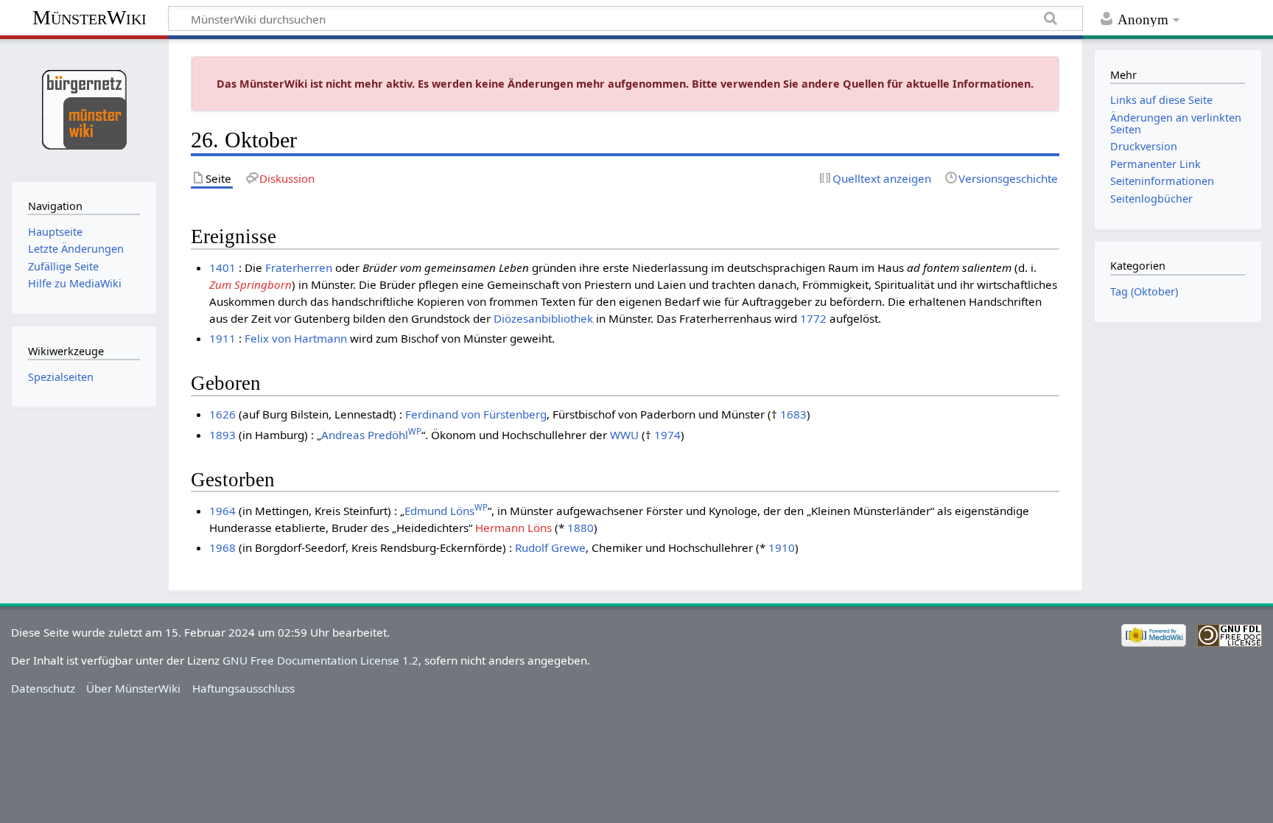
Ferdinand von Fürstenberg (476, 414)
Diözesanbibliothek (543, 318)
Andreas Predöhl (371, 434)
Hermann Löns (513, 527)
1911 (222, 338)
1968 (222, 547)
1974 (667, 434)
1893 (222, 434)
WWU (624, 434)
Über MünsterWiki (133, 688)
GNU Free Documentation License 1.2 (320, 660)
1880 (580, 527)
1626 (222, 414)
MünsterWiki (89, 17)
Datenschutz (43, 688)
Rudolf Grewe (550, 547)
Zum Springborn (250, 284)
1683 (793, 414)
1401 (222, 267)
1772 (813, 318)
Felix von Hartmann (296, 338)
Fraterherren (298, 267)
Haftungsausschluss (243, 688)
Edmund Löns (446, 510)
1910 (781, 547)
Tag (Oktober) (1144, 291)
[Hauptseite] (83, 108)
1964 (222, 510)
